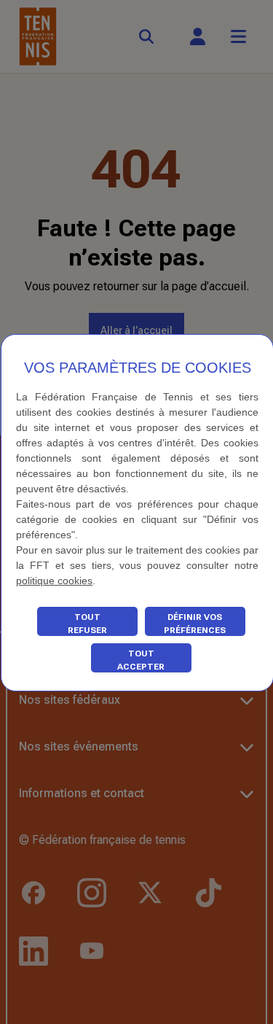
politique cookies (54, 580)
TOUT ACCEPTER (141, 660)
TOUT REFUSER (87, 623)
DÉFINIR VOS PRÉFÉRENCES (195, 623)
